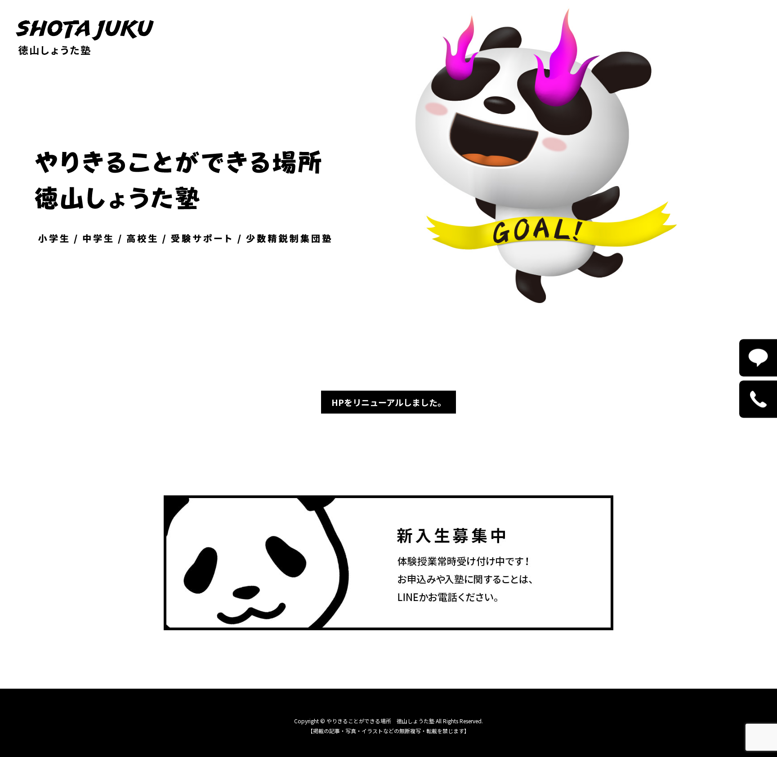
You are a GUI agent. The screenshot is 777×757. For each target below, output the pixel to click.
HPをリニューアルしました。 (388, 402)
